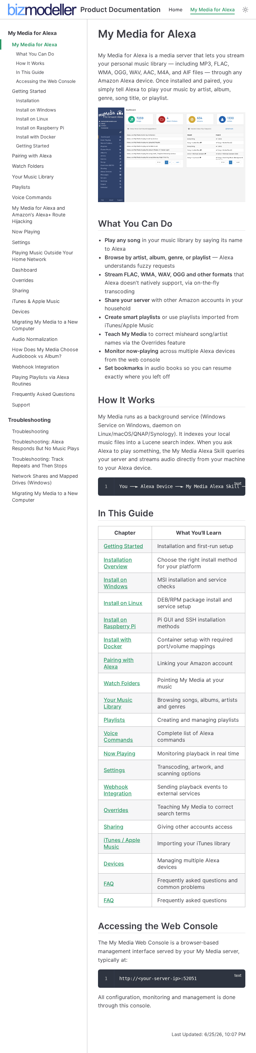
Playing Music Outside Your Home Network (42, 256)
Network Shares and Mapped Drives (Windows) (45, 479)
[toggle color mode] (245, 9)
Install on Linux (32, 119)
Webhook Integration (35, 367)
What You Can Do (35, 54)
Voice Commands (32, 197)
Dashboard (24, 270)
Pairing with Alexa (32, 155)
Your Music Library (33, 176)
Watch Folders (28, 166)
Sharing (20, 290)
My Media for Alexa (212, 9)
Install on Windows (36, 110)
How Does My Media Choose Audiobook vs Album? (45, 353)
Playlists (21, 187)
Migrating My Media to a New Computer (45, 325)
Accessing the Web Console (46, 81)
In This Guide (30, 72)
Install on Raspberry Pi (40, 128)
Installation (27, 100)
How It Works (30, 63)
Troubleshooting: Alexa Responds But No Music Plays (45, 445)
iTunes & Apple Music (36, 301)
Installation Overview (118, 563)
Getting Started (29, 91)
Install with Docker (36, 136)
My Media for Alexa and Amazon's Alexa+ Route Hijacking (38, 214)
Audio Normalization (34, 339)
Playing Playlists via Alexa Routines (40, 380)
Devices (21, 311)
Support (21, 404)
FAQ (109, 883)
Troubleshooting (29, 420)
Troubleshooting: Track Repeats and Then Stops (39, 462)
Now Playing (26, 231)
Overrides (23, 280)
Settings (21, 242)
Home (175, 9)
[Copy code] (236, 486)
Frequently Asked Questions (43, 394)
